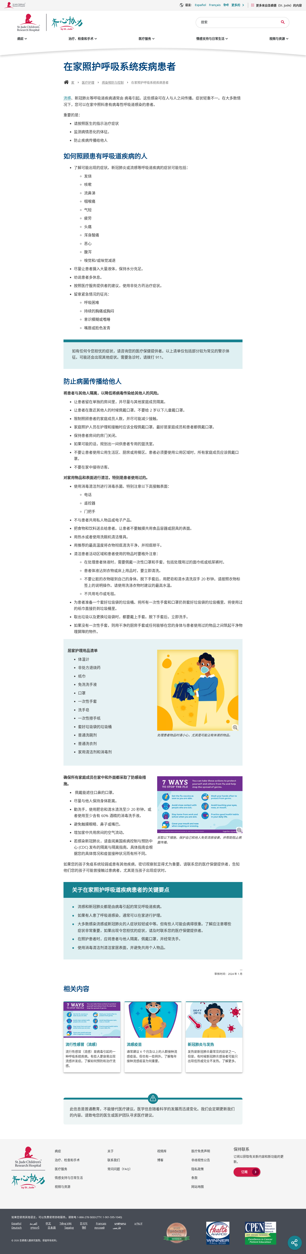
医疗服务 (145, 38)
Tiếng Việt (66, 1223)
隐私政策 (197, 1169)
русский (99, 1227)
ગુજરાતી (34, 1227)
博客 (160, 1160)
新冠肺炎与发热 (201, 1044)
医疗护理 (88, 82)
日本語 (52, 1227)
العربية (33, 1223)
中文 (48, 1223)
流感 (67, 98)
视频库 (162, 1151)
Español (200, 5)
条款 (194, 1178)
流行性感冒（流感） (82, 1044)
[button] (235, 727)
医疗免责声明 (200, 1151)
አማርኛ (138, 1223)
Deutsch (16, 1227)
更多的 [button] (235, 5)
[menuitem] (247, 1171)
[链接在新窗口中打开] (175, 1233)
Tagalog (69, 1227)
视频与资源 (277, 38)
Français (215, 5)
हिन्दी (226, 5)
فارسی (117, 1227)
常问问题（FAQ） (119, 1169)
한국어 (83, 1223)
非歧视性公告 (200, 1160)
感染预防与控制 (113, 82)
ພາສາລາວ (120, 1223)
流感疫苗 (134, 1044)
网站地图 (197, 1186)
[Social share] (295, 1243)
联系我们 (113, 1160)
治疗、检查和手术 (80, 38)
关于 (110, 1151)
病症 (20, 38)
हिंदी (84, 1227)
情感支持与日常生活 (210, 38)
